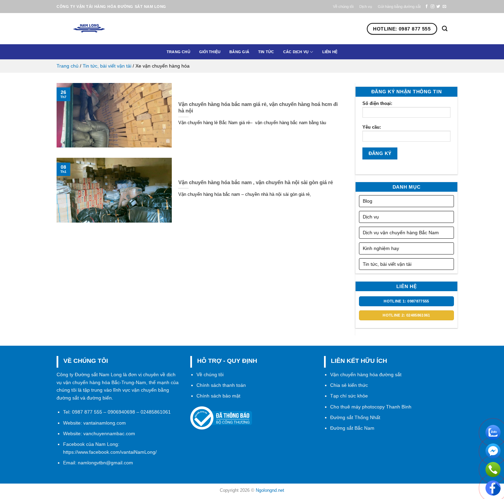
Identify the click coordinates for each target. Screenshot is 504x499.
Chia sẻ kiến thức (349, 385)
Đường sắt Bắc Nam (352, 428)
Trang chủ (178, 52)
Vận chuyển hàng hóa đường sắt (365, 374)
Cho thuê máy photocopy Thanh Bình (370, 406)
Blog (367, 201)
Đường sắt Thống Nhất (355, 417)
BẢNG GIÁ (239, 52)
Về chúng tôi (343, 6)
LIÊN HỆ (330, 52)
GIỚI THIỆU (209, 52)
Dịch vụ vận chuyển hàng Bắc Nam (401, 232)
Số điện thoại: (377, 103)
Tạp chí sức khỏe (349, 396)
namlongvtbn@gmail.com (105, 462)
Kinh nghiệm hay (381, 248)
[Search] (444, 28)
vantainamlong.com (104, 423)
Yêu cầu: (371, 127)
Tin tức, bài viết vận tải (107, 66)
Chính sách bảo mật (218, 396)
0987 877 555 (87, 412)
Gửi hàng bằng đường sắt (399, 6)
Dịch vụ (365, 6)
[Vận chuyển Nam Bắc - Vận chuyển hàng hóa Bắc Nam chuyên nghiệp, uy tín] (101, 29)
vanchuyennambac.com (109, 433)
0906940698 (121, 412)
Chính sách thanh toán (221, 385)
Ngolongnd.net (270, 490)
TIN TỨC (266, 52)
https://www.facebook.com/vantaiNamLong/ (110, 452)
